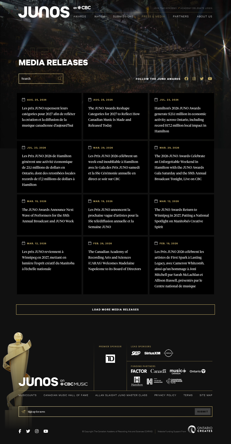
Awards (79, 16)
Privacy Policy (165, 395)
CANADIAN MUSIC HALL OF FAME (66, 395)
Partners (181, 16)
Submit (202, 411)
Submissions (123, 16)
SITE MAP (206, 395)
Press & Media (153, 16)
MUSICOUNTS (28, 395)
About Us (204, 16)
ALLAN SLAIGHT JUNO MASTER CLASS (121, 395)
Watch (99, 16)
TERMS (188, 395)
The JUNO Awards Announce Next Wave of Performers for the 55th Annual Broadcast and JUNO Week (48, 215)
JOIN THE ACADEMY (165, 7)
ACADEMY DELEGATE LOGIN (196, 7)
